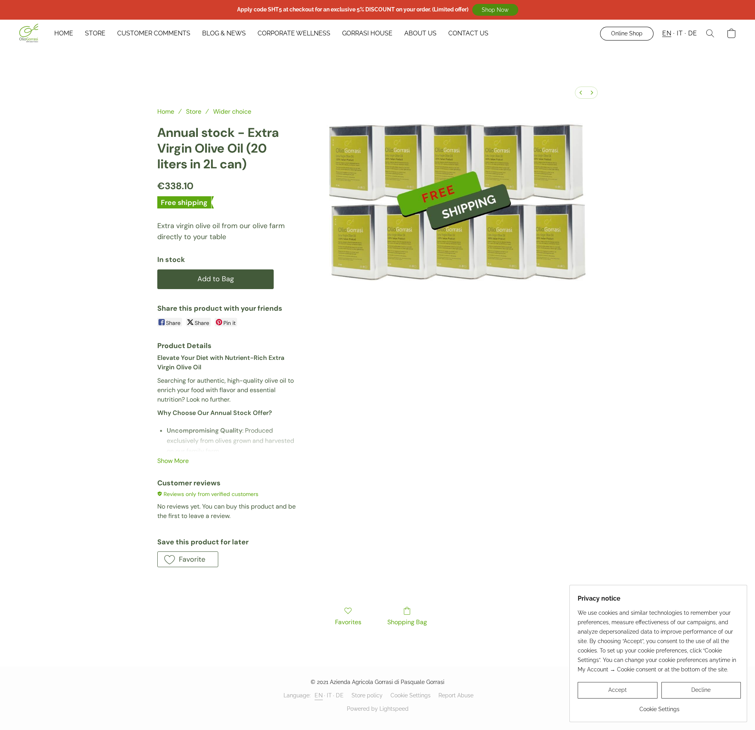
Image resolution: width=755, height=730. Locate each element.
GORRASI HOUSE (367, 33)
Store (193, 111)
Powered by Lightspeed (378, 709)
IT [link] (329, 695)
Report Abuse (455, 695)
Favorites (348, 622)
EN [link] (319, 695)
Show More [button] (173, 461)
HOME (63, 33)
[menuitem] (580, 92)
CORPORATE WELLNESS (294, 33)
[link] (659, 706)
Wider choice (232, 111)
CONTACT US (468, 33)
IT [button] (680, 33)
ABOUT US (420, 33)
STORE (95, 33)
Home (165, 111)
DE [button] (692, 33)
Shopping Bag (407, 622)
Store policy (367, 695)
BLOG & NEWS (224, 33)
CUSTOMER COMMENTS (153, 33)
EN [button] (666, 33)
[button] (495, 10)
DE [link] (340, 695)
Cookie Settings (410, 695)
